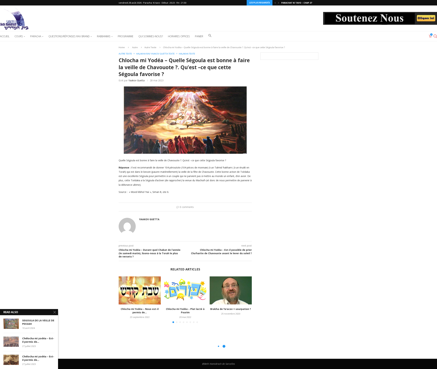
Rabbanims (103, 36)
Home (122, 47)
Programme (125, 36)
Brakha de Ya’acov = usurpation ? (230, 309)
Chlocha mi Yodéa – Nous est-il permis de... (140, 311)
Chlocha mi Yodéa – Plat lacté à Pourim (185, 311)
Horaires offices (179, 36)
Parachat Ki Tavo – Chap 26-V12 (299, 2)
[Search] (435, 36)
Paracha (35, 36)
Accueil (4, 36)
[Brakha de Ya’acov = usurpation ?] (231, 290)
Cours (19, 36)
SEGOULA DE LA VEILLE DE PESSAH (38, 322)
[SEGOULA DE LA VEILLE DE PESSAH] (11, 324)
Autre (135, 47)
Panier (199, 36)
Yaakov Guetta (136, 80)
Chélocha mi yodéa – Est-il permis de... (38, 340)
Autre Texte (150, 47)
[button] (275, 2)
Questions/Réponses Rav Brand (69, 36)
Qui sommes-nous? (150, 36)
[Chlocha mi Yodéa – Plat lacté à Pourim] (185, 290)
